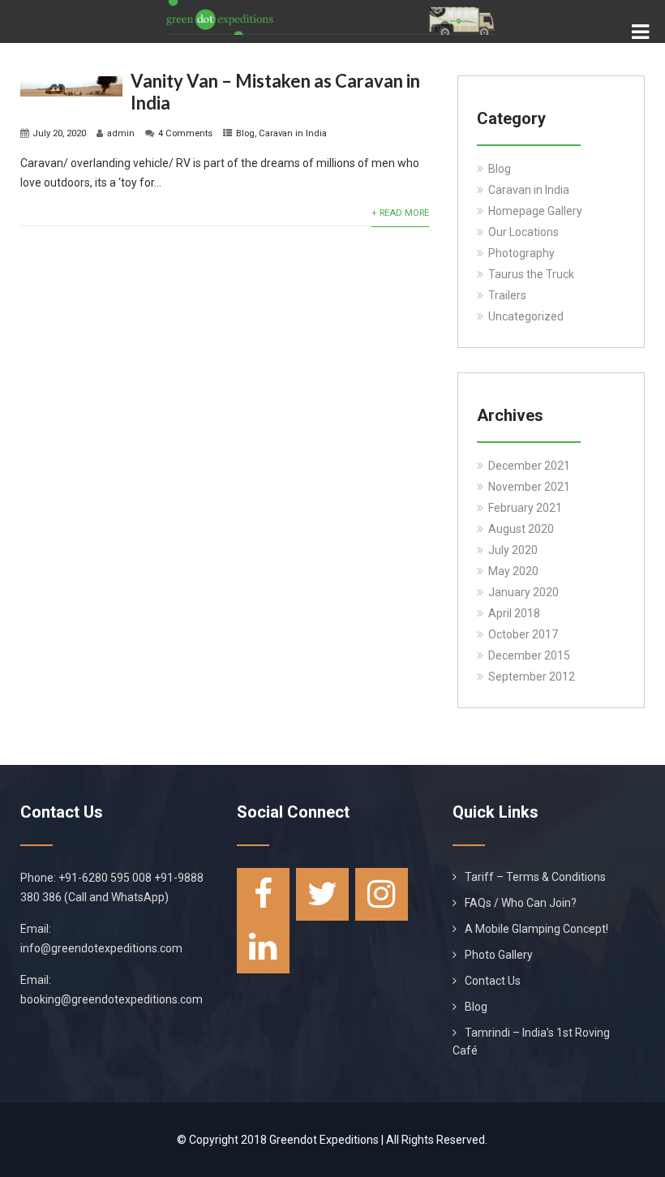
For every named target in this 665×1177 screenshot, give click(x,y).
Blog (245, 133)
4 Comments (185, 133)
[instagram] (381, 894)
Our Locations (523, 232)
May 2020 (513, 571)
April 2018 (514, 613)
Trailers (507, 295)
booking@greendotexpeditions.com (111, 999)
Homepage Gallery (535, 210)
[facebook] (263, 894)
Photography (521, 253)
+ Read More (400, 213)
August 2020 (521, 528)
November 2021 (529, 486)
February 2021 (525, 507)
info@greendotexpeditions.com (101, 948)
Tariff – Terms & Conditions (535, 876)
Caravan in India (293, 133)
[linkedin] (263, 947)
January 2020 (523, 592)
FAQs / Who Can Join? (521, 902)
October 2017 (523, 634)
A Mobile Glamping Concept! (536, 928)
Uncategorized (526, 316)
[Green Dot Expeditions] (332, 6)
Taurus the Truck (531, 274)
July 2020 (513, 549)
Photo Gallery (499, 954)
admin (121, 133)
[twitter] (322, 894)
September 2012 (531, 676)
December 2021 (529, 465)
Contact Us (493, 980)
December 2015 (529, 655)
